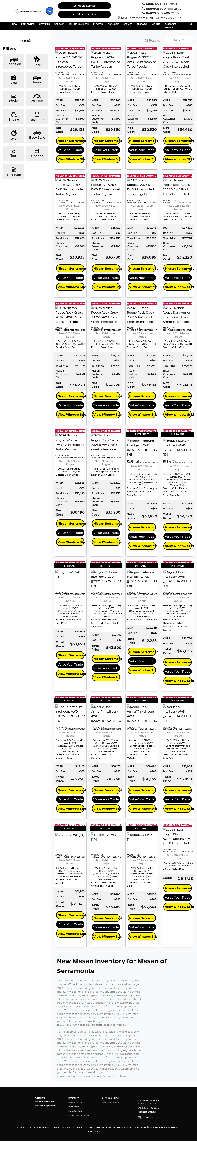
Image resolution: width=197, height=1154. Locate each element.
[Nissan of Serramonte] (29, 11)
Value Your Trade (70, 150)
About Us (40, 1098)
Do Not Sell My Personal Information (109, 1127)
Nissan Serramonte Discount (71, 141)
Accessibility (42, 1127)
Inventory (73, 1098)
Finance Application (45, 1105)
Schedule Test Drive (85, 14)
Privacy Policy (62, 1127)
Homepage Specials (78, 1115)
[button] (49, 11)
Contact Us (24, 1127)
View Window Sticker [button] (71, 159)
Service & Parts (110, 1098)
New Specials (75, 1110)
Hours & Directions (45, 1102)
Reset (24, 40)
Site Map (78, 1127)
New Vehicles (75, 1102)
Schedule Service (84, 6)
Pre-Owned (74, 1106)
